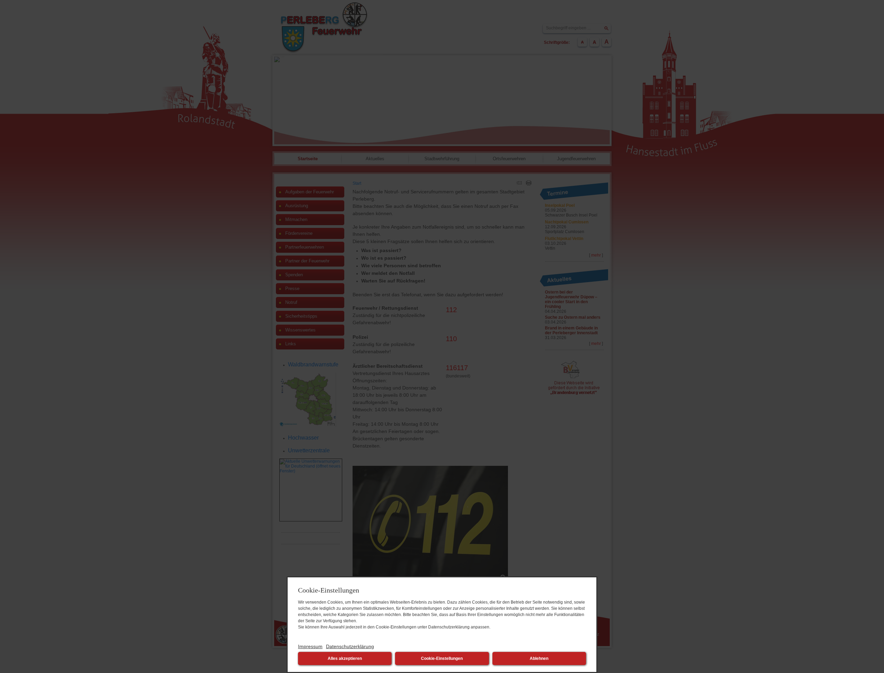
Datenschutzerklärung (350, 646)
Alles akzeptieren (345, 658)
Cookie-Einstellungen (442, 658)
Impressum (310, 646)
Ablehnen (539, 658)
